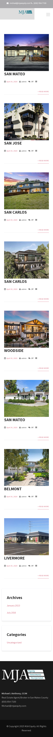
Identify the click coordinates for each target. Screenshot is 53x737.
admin (23, 81)
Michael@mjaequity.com (14, 705)
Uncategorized (14, 642)
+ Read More (43, 91)
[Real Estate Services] (25, 13)
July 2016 (11, 612)
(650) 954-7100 (9, 701)
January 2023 (13, 605)
